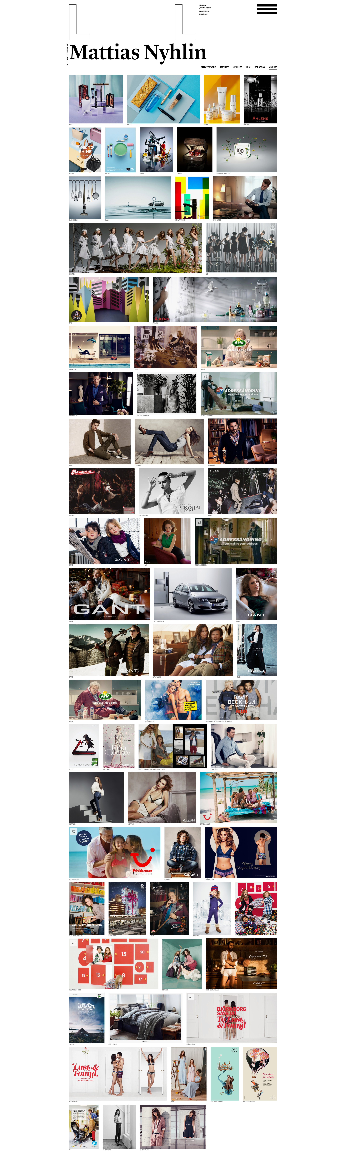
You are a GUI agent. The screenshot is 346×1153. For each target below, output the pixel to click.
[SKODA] (86, 1018)
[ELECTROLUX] (85, 197)
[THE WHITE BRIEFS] (167, 393)
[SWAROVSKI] (171, 491)
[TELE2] (156, 150)
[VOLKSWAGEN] (193, 594)
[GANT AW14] (145, 1018)
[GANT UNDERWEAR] (241, 964)
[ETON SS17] (99, 347)
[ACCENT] (85, 150)
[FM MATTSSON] (192, 197)
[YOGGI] (194, 150)
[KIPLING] (182, 964)
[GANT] (104, 541)
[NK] (241, 248)
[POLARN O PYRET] (256, 908)
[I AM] (167, 541)
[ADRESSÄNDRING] (239, 393)
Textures (224, 68)
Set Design (260, 68)
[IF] (84, 1127)
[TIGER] (242, 491)
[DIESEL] (102, 491)
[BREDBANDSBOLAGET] (247, 150)
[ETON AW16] (245, 197)
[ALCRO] (120, 150)
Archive (273, 68)
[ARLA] (239, 347)
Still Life (237, 68)
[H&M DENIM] (119, 1127)
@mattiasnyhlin (205, 8)
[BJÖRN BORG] (173, 700)
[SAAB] (138, 197)
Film (248, 68)
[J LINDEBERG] (173, 1127)
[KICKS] (96, 99)
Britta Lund (203, 14)
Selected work (208, 68)
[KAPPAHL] (169, 441)
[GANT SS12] (193, 650)
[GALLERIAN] (127, 908)
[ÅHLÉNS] (260, 99)
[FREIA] (169, 908)
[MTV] (109, 299)
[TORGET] (165, 347)
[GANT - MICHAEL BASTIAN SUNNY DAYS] (173, 746)
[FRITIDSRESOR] (238, 797)
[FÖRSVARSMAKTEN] (86, 908)
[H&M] (100, 441)
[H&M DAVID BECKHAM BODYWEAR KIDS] (241, 700)
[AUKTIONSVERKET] (225, 1074)
